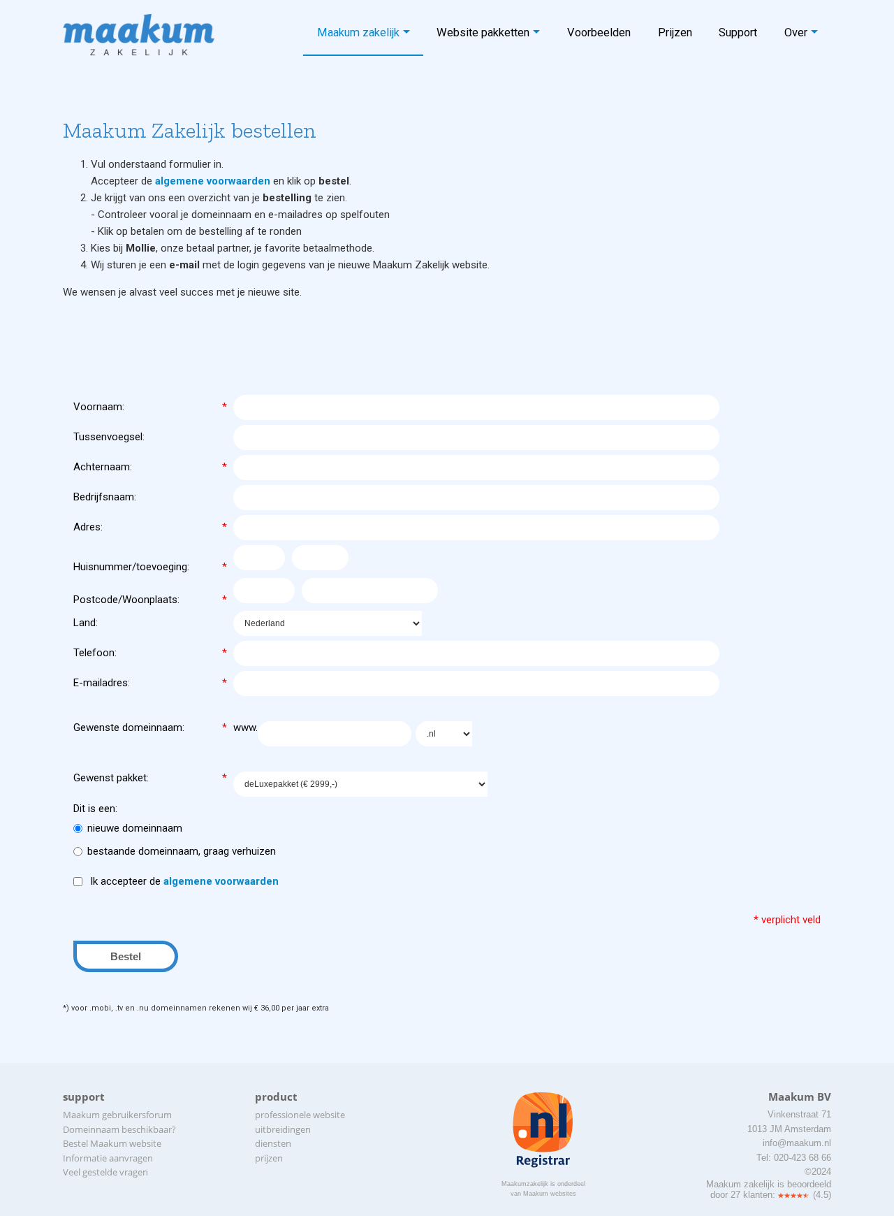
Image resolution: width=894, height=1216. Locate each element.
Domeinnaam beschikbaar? (119, 1129)
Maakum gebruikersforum (117, 1114)
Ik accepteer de (183, 881)
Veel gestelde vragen (105, 1172)
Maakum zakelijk (358, 32)
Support (738, 32)
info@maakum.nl (797, 1143)
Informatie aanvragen (108, 1158)
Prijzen (675, 32)
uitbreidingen (283, 1129)
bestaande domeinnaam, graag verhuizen (181, 851)
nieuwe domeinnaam (134, 828)
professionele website (300, 1114)
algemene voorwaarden (212, 181)
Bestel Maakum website (112, 1143)
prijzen (269, 1158)
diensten (273, 1143)
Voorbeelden (599, 32)
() (822, 1194)
